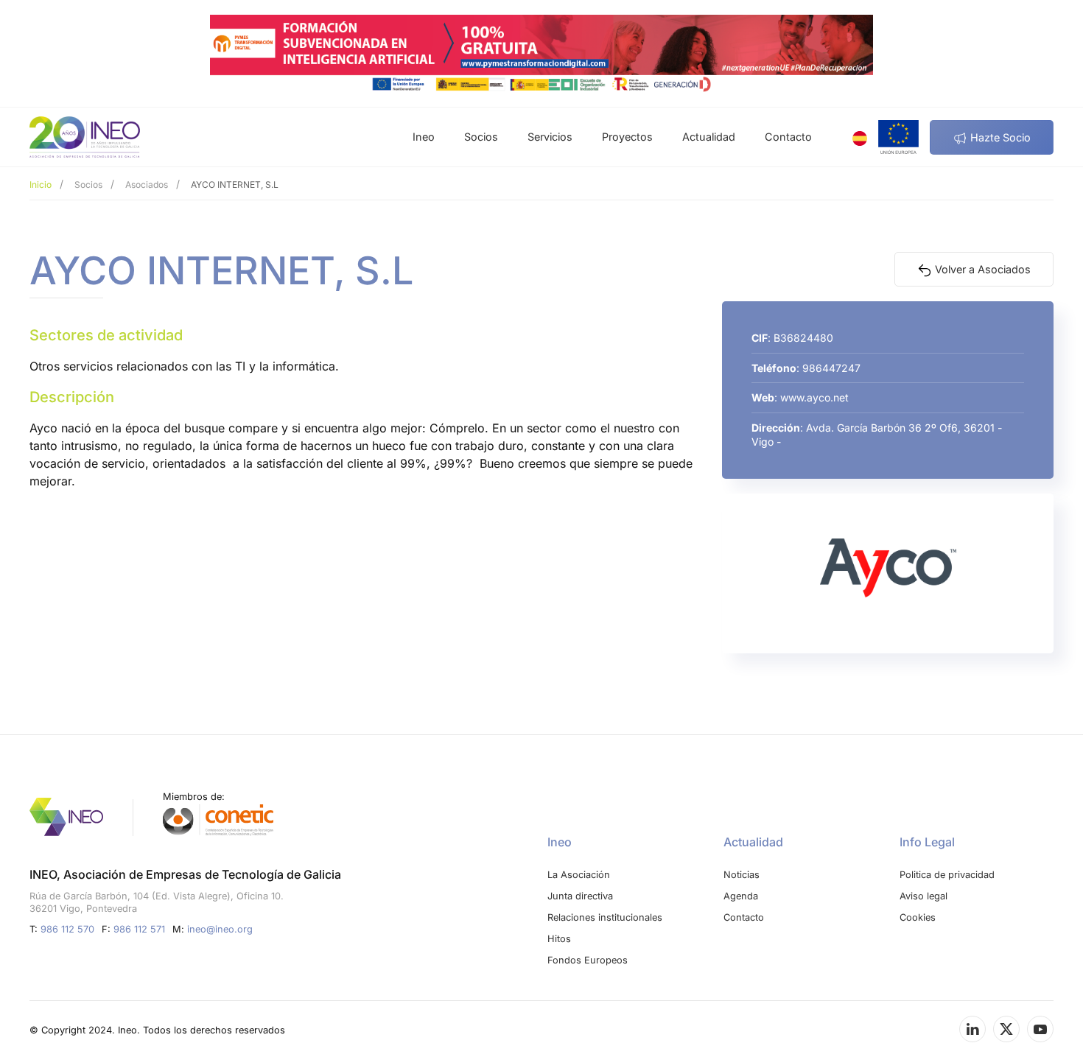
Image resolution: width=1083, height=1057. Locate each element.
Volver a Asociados (981, 269)
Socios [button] (481, 136)
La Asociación (578, 874)
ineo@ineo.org (220, 929)
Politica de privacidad (947, 874)
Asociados (146, 184)
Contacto (788, 136)
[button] (898, 137)
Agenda (740, 896)
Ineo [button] (424, 136)
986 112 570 (67, 929)
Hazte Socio (999, 137)
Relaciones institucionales (604, 917)
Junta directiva (580, 896)
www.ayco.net (814, 397)
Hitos (559, 938)
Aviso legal (923, 896)
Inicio (40, 184)
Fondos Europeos (587, 960)
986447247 (831, 368)
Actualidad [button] (708, 136)
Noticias (741, 874)
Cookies (918, 917)
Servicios (550, 136)
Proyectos (627, 136)
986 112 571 (139, 929)
